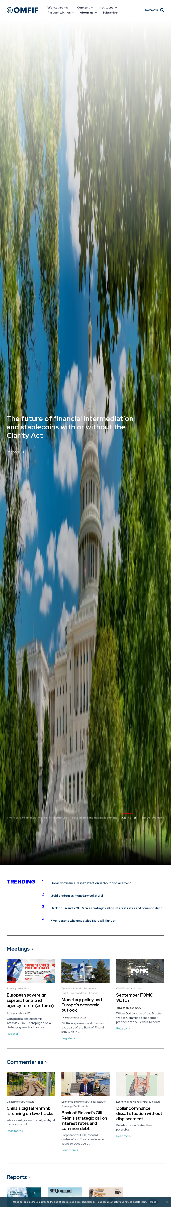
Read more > (15, 1131)
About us (87, 12)
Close (153, 1201)
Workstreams (57, 7)
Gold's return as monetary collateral (77, 896)
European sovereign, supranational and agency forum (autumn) (30, 1000)
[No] (166, 1202)
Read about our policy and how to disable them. (122, 1201)
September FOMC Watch (134, 997)
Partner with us (59, 12)
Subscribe (110, 12)
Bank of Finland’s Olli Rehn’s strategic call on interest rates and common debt (106, 908)
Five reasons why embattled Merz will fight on (83, 921)
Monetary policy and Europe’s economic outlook (81, 1005)
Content (83, 7)
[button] (69, 7)
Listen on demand (20, 448)
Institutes (106, 7)
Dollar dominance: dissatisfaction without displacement (91, 883)
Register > (14, 1033)
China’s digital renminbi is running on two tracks (30, 1110)
